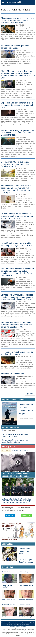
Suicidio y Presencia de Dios (13, 374)
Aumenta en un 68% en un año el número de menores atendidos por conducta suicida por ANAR (16, 324)
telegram (23, 628)
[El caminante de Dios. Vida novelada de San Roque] (9, 413)
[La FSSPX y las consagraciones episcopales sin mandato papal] (18, 487)
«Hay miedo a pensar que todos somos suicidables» (15, 47)
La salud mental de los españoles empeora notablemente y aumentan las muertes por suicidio (17, 216)
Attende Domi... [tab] (24, 450)
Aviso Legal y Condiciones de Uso (21, 624)
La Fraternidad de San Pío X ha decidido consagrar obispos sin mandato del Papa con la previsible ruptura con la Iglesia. (16, 500)
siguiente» (30, 394)
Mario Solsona (7, 572)
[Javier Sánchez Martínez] (9, 594)
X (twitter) (13, 628)
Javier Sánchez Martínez (9, 599)
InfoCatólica (13, 2)
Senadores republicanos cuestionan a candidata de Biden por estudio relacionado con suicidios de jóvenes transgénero (17, 272)
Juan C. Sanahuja (7, 617)
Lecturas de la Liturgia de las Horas (24, 551)
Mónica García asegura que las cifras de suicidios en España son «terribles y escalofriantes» (17, 132)
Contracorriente (24, 605)
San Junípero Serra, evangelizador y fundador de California (15, 435)
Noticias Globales (8, 605)
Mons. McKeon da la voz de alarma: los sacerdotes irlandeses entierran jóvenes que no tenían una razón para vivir (18, 74)
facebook (18, 628)
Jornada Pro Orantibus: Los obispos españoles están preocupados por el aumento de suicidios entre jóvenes (17, 297)
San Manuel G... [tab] (6, 450)
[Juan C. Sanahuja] (9, 611)
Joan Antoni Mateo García (26, 599)
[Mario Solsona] (9, 578)
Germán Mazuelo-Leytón (25, 617)
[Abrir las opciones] (3, 2)
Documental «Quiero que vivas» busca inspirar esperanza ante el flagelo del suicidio (15, 164)
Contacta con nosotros (14, 622)
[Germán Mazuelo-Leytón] (26, 611)
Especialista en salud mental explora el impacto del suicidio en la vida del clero (17, 105)
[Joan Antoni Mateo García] (26, 594)
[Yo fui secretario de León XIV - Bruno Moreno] (18, 532)
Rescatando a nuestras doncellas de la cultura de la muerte (17, 353)
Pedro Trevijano (24, 572)
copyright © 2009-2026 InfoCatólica (18, 626)
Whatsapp (27, 515)
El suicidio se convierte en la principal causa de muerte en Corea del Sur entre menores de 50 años (17, 20)
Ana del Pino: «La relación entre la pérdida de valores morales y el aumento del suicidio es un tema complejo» (16, 189)
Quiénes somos (4, 622)
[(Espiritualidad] (9, 553)
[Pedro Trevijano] (26, 578)
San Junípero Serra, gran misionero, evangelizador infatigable (15, 441)
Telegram (10, 515)
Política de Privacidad (26, 622)
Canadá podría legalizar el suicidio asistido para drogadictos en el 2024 (17, 244)
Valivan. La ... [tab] (15, 450)
